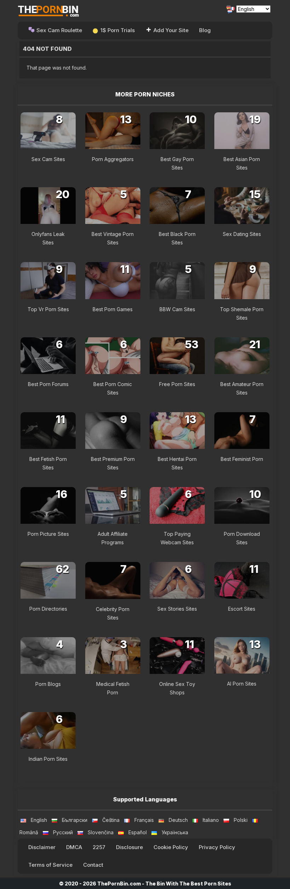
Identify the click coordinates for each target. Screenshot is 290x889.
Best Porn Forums (48, 384)
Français (144, 820)
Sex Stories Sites (177, 609)
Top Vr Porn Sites (48, 309)
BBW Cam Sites (177, 309)
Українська (175, 832)
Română (28, 832)
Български (74, 820)
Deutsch (178, 820)
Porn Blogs (48, 684)
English (39, 820)
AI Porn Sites (241, 684)
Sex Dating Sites (242, 234)
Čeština (111, 820)
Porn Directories (48, 609)
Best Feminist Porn (242, 459)
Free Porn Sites (177, 384)
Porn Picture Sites (48, 534)
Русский (63, 832)
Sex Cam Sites (48, 159)
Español (137, 832)
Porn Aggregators (113, 159)
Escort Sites (241, 609)
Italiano (211, 820)
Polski (241, 820)
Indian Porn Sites (48, 759)
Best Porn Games (113, 309)
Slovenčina (101, 832)
